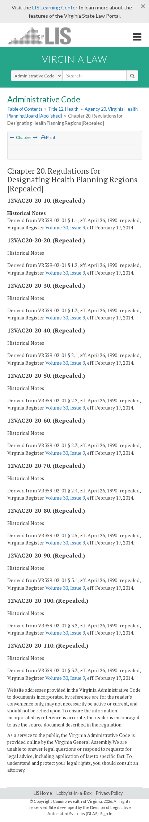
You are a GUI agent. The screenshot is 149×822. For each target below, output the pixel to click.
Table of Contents (24, 109)
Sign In (106, 813)
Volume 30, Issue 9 (65, 227)
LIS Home (43, 793)
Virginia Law (74, 59)
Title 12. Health (63, 109)
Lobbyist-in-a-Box (73, 793)
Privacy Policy (109, 793)
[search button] (132, 75)
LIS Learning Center (54, 7)
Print (50, 137)
